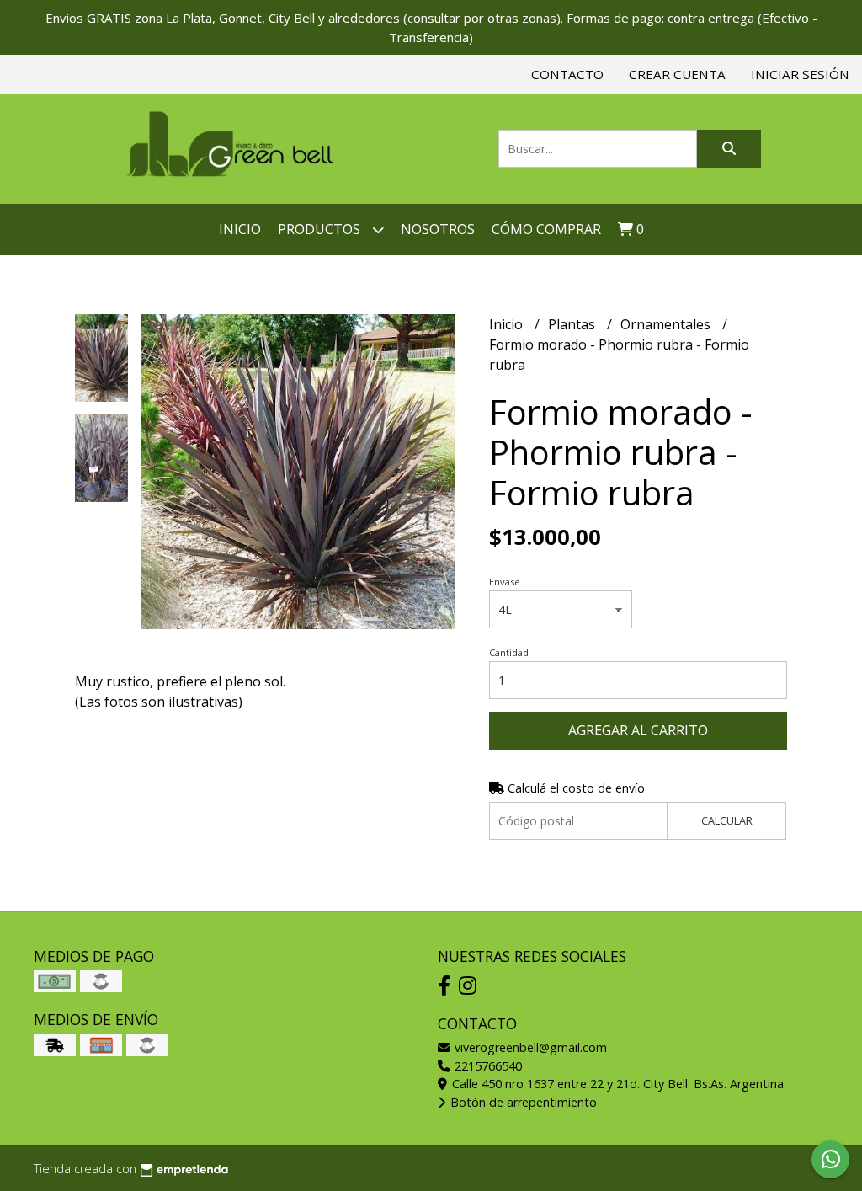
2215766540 (486, 1066)
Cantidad (509, 652)
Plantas (573, 324)
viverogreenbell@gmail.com (529, 1047)
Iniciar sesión (800, 74)
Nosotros (438, 229)
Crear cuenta (677, 74)
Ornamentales (667, 324)
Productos (321, 229)
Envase (504, 581)
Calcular (727, 820)
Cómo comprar (546, 229)
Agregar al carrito (638, 730)
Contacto (567, 74)
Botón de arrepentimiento (522, 1102)
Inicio (240, 229)
